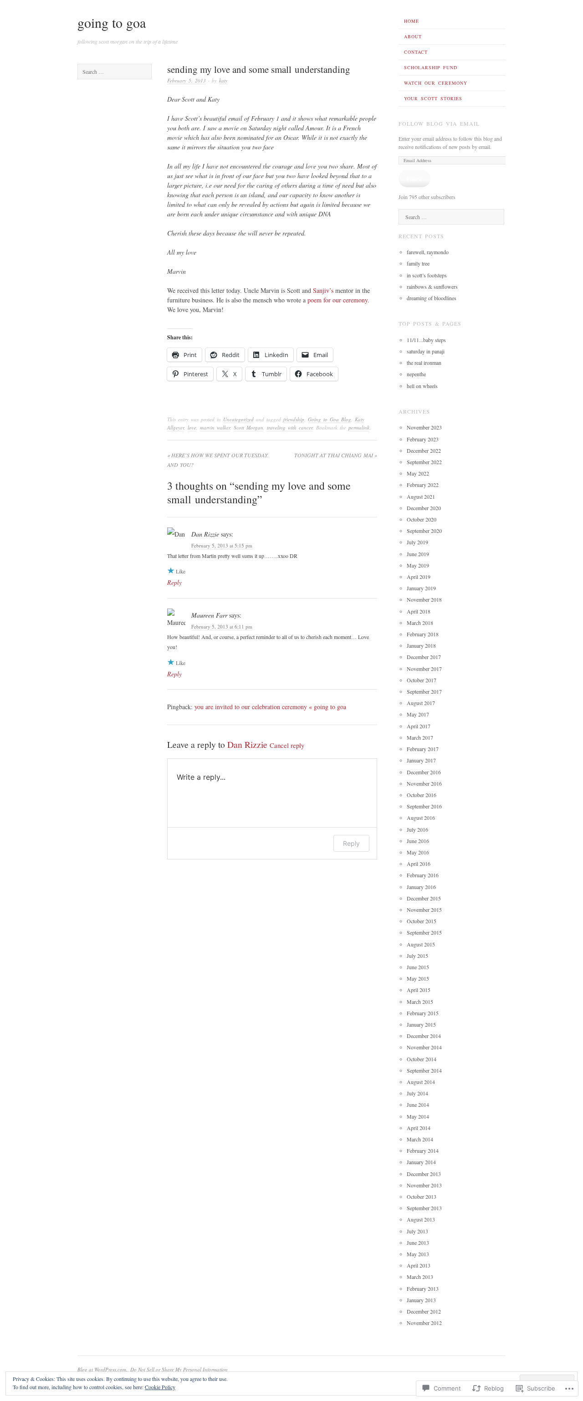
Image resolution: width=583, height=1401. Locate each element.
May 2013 (418, 1254)
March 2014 (420, 1139)
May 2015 (418, 978)
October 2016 (421, 794)
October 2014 (421, 1059)
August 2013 (421, 1219)
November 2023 (424, 427)
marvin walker (215, 427)
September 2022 (424, 461)
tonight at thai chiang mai (335, 455)
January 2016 (421, 886)
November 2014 (424, 1047)
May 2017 (418, 714)
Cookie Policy (160, 1387)
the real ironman (424, 362)
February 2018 (423, 634)
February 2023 (423, 439)
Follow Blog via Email (439, 123)
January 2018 (421, 645)
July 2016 (417, 829)
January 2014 (421, 1162)
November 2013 (424, 1185)
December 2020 (424, 507)
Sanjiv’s (324, 290)
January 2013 (421, 1300)
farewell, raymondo (428, 252)
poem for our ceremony (337, 300)
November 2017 (424, 668)
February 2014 (423, 1150)
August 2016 (421, 817)
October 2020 (421, 519)
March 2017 (420, 737)
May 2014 (418, 1116)
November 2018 (424, 599)
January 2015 (421, 1024)
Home (411, 21)
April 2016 (418, 863)
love (192, 427)
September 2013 (424, 1208)
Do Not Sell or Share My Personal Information (179, 1369)
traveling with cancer (289, 427)
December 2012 (424, 1311)
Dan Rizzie (205, 534)
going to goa (111, 22)
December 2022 (424, 450)
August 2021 (421, 496)
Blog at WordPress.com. (102, 1369)
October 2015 (421, 921)
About (413, 36)
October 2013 (421, 1196)
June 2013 (418, 1242)
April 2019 (418, 576)
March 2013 (420, 1276)
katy (223, 80)
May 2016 (418, 852)
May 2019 (418, 565)
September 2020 (424, 530)
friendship (293, 419)
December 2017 (424, 656)
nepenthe (416, 374)
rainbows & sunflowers (432, 286)
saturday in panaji (426, 351)
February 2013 (423, 1288)
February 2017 (423, 748)
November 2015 (424, 909)
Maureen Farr (209, 615)
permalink (358, 427)
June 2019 (418, 553)
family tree (418, 263)
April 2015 (418, 989)
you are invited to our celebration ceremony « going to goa (270, 706)
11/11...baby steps (426, 339)
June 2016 (418, 840)
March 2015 (420, 1001)
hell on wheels (422, 385)
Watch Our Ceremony (435, 83)
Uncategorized (238, 419)
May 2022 (418, 473)
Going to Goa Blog (329, 419)
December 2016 (424, 772)
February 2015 (423, 1013)
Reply (174, 582)
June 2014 (418, 1104)
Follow (414, 178)
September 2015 (424, 932)
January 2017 (421, 760)
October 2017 (421, 680)
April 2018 (418, 611)
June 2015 (418, 967)
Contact (416, 52)
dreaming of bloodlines (431, 298)
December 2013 (424, 1173)
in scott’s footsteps (427, 275)
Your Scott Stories (433, 98)
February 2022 (423, 484)
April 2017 (418, 726)
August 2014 (421, 1081)
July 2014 (417, 1093)
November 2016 (424, 783)
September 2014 (424, 1070)
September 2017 (424, 691)
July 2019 (417, 542)
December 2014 (424, 1035)
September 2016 (424, 806)
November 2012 (424, 1322)
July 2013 (417, 1231)
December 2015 (424, 898)
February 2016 (423, 875)
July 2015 (417, 955)
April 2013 (418, 1265)
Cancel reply (287, 745)
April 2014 (418, 1127)
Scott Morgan (248, 427)
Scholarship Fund (430, 67)
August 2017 (421, 702)
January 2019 (421, 588)
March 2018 (420, 622)
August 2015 (421, 944)
